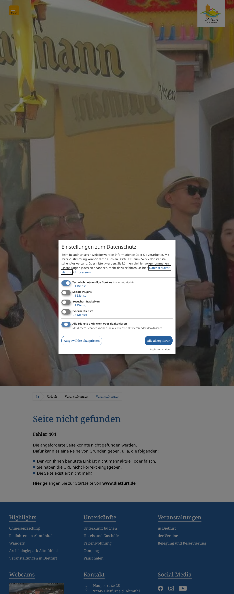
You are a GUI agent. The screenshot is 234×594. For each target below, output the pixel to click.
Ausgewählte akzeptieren (82, 341)
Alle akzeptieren (158, 341)
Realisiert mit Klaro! (160, 349)
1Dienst (79, 286)
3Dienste (80, 315)
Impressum (83, 272)
